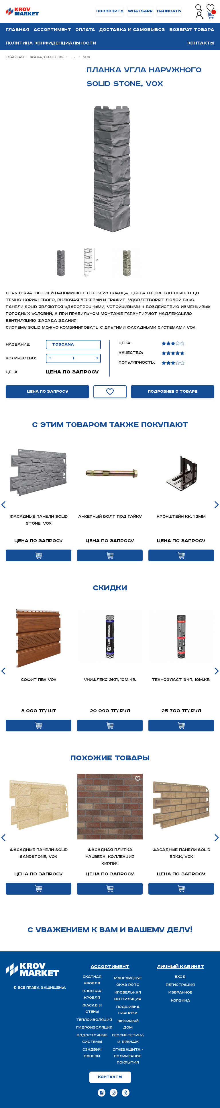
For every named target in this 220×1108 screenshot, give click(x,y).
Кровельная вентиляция (127, 995)
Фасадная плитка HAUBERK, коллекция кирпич (109, 857)
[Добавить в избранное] (110, 391)
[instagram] (113, 1093)
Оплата (85, 29)
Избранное (180, 992)
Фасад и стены (46, 57)
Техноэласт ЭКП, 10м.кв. (181, 680)
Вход (180, 977)
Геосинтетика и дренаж (128, 1038)
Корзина (180, 1000)
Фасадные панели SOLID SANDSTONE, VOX (39, 853)
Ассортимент (52, 29)
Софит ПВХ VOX (38, 680)
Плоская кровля (91, 994)
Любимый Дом (128, 1024)
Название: (18, 344)
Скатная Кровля (92, 980)
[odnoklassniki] (125, 1093)
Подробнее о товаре (172, 392)
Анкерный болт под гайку (110, 517)
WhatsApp (140, 11)
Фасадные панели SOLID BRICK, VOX (181, 853)
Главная (17, 29)
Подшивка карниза (128, 1010)
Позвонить (109, 11)
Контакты (200, 43)
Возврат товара (191, 29)
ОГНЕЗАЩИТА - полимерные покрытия (128, 1056)
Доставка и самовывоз (132, 29)
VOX (86, 57)
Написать (169, 11)
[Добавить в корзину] (38, 555)
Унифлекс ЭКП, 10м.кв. (110, 680)
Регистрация (180, 985)
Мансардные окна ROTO (128, 981)
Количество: (21, 358)
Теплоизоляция (94, 1020)
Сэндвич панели (91, 1052)
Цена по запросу (47, 392)
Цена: (12, 372)
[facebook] (101, 1093)
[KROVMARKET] (22, 11)
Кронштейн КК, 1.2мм (181, 517)
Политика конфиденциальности (51, 43)
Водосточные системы (92, 1038)
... (73, 57)
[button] (3, 504)
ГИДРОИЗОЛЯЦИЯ (94, 1027)
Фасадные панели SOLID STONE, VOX (39, 520)
